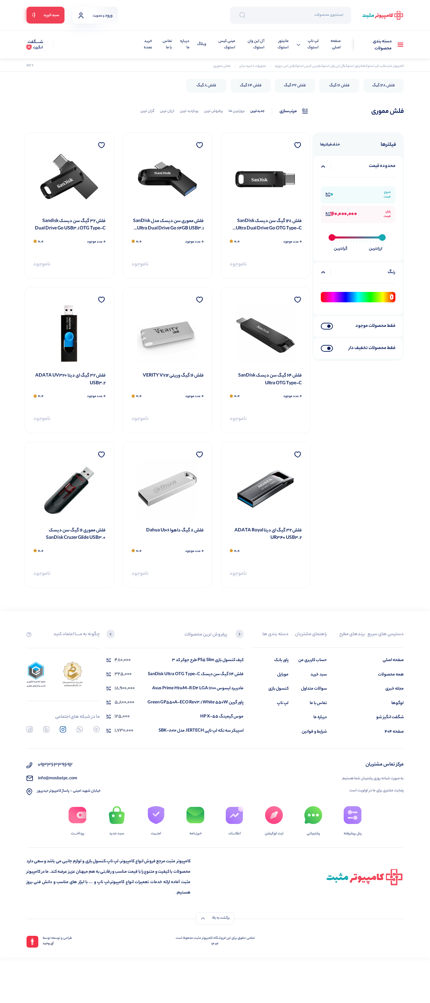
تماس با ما (167, 44)
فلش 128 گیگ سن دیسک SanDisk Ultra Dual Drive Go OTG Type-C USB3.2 (269, 225)
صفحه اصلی (336, 44)
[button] (239, 634)
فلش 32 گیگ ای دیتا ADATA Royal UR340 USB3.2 (268, 534)
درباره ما (184, 44)
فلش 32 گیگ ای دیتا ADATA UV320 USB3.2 (70, 379)
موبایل (283, 674)
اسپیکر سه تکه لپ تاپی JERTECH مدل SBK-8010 (201, 730)
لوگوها (397, 703)
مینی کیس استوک (226, 44)
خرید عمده (148, 44)
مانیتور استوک (283, 44)
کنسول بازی (278, 688)
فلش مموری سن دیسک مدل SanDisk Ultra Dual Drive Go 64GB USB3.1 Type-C (168, 225)
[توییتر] (46, 729)
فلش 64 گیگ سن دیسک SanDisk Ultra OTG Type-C (270, 379)
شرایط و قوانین (314, 731)
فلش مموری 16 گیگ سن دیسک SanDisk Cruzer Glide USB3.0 (75, 534)
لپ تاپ (283, 703)
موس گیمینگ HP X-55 (222, 716)
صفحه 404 (394, 731)
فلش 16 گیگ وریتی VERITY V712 (173, 376)
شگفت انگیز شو (390, 717)
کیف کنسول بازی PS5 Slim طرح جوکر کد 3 (208, 660)
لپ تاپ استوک (312, 44)
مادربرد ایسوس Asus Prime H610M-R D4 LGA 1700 (198, 688)
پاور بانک (281, 660)
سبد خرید (318, 674)
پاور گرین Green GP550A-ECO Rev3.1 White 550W (195, 702)
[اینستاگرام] (63, 729)
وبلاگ (201, 44)
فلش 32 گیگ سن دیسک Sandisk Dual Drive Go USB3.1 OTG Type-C (70, 225)
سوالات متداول (314, 688)
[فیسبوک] (30, 729)
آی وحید (48, 944)
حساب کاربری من (312, 660)
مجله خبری (394, 688)
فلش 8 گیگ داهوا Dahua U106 (175, 530)
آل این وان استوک (256, 44)
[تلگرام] (96, 729)
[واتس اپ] (80, 729)
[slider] (332, 237)
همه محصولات (391, 674)
